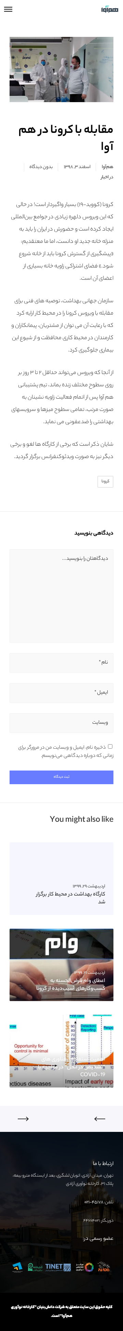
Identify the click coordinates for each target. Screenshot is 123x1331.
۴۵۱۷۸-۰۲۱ (93, 1202)
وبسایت (100, 723)
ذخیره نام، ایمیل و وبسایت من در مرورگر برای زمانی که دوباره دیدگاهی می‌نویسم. (65, 752)
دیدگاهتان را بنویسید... (85, 559)
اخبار (105, 177)
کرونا (105, 481)
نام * (103, 663)
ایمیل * (101, 693)
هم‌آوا (107, 167)
